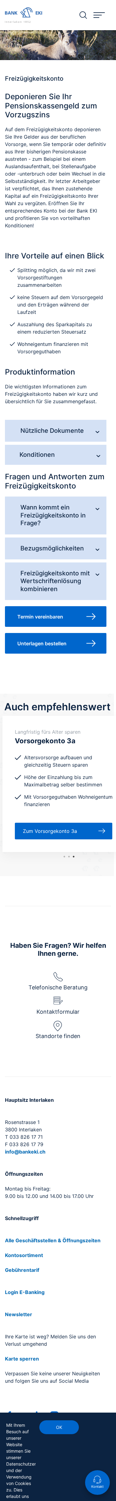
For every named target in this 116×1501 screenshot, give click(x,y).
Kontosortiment (24, 1255)
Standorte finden (58, 1036)
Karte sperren (22, 1359)
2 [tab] (69, 857)
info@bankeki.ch (25, 1152)
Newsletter (18, 1314)
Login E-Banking (25, 1292)
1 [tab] (74, 857)
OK (59, 1427)
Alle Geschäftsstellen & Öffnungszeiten (53, 1240)
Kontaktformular (58, 1011)
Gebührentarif (22, 1270)
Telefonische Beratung (58, 987)
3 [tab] (64, 857)
